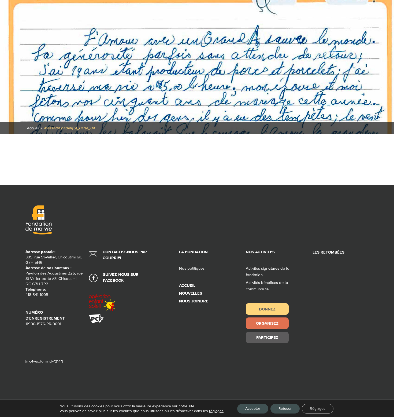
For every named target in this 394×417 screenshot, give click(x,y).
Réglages (317, 409)
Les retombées (328, 252)
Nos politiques (192, 268)
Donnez (267, 309)
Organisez (267, 323)
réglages (216, 411)
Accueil (187, 286)
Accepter (252, 409)
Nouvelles (190, 293)
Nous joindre (193, 301)
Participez (267, 337)
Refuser (285, 409)
